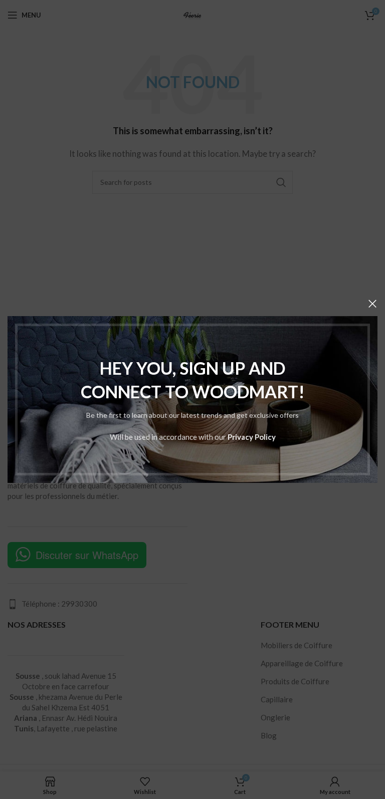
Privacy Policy (252, 436)
